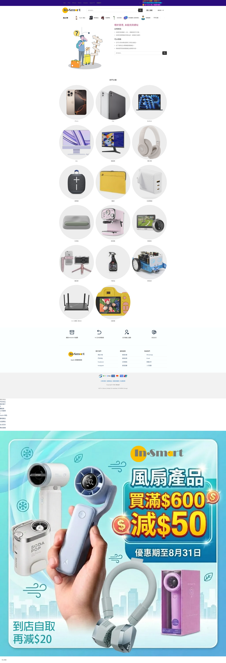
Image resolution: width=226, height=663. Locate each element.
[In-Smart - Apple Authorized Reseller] (71, 10)
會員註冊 (124, 358)
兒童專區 (107, 17)
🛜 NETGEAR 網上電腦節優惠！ (152, 5)
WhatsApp (150, 355)
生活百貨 (119, 17)
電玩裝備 (3, 428)
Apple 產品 (82, 17)
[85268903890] (166, 18)
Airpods (85, 3)
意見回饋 (124, 365)
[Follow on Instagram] (60, 3)
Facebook (101, 362)
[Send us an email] (61, 3)
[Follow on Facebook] (59, 3)
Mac (65, 3)
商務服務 (148, 17)
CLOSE (4, 660)
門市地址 (100, 358)
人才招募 (149, 365)
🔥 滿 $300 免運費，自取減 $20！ (151, 1)
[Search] (140, 10)
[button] (162, 10)
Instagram (101, 365)
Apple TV (92, 3)
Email (148, 358)
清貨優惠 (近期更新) (133, 17)
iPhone (74, 3)
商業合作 (149, 362)
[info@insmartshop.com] (162, 18)
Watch (79, 3)
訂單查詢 (124, 362)
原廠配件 (99, 3)
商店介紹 (100, 355)
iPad (69, 3)
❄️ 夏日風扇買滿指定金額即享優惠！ (152, 3)
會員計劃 (124, 355)
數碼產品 (96, 17)
